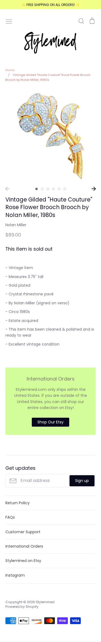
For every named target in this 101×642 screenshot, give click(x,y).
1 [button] (36, 189)
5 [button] (59, 189)
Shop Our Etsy (50, 422)
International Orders (24, 546)
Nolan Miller (15, 225)
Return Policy (17, 503)
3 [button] (48, 189)
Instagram (15, 575)
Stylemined (45, 602)
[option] (50, 136)
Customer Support (22, 532)
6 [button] (65, 189)
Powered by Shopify (22, 606)
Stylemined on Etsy (23, 560)
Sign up (82, 480)
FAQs (10, 517)
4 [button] (53, 189)
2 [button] (42, 189)
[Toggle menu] (8, 20)
